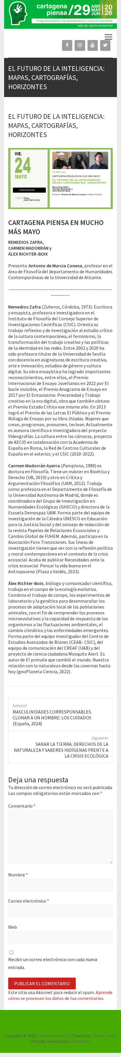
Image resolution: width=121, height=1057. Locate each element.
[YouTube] (93, 45)
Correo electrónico (28, 901)
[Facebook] (67, 45)
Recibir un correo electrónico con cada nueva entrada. (52, 963)
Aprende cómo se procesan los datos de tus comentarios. (60, 995)
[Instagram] (80, 45)
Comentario (22, 806)
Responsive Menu (108, 37)
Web (12, 927)
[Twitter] (105, 45)
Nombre (18, 875)
